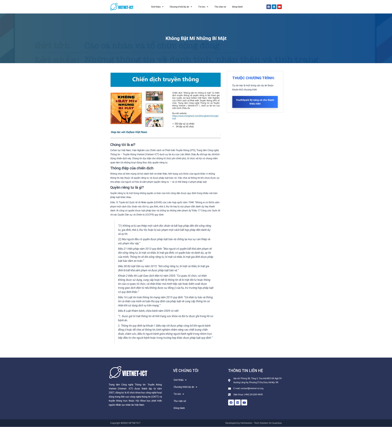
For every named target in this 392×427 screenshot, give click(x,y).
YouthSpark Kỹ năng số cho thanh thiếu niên (255, 102)
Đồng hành (237, 7)
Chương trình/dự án (179, 7)
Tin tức (201, 7)
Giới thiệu (156, 7)
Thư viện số (220, 7)
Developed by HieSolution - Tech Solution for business (253, 423)
